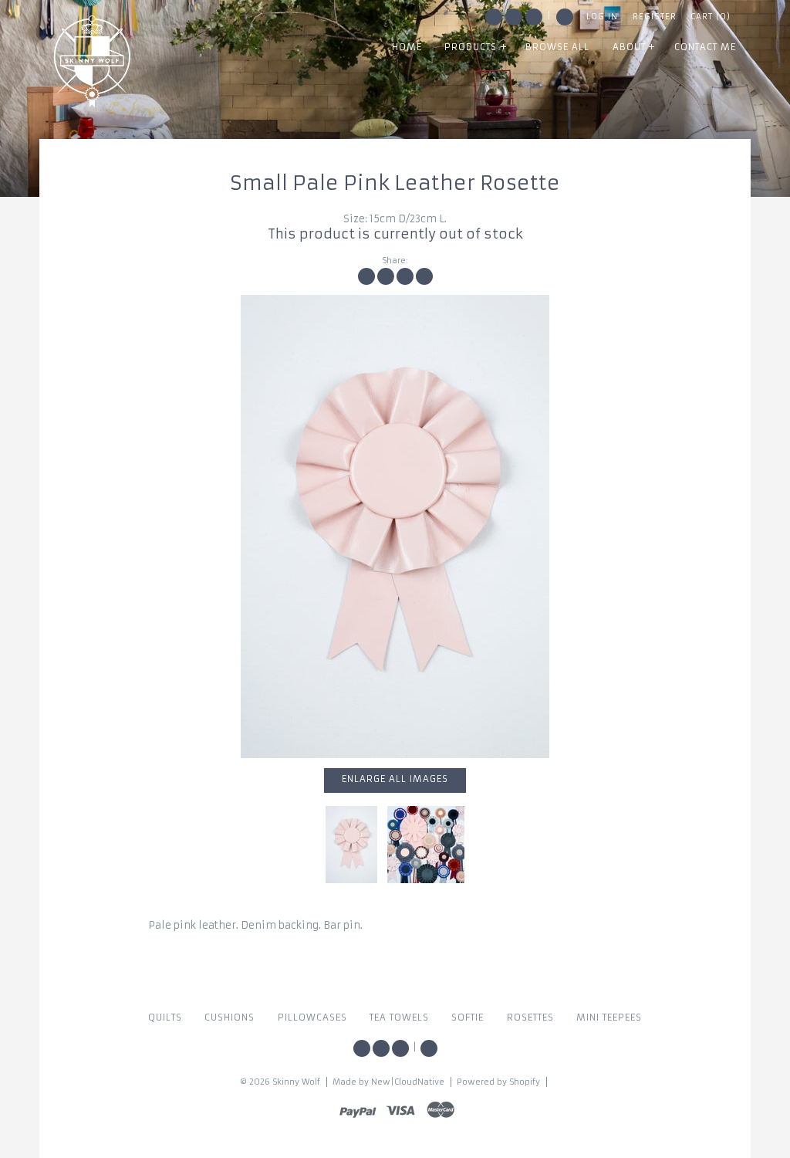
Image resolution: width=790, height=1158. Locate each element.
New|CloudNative (407, 1082)
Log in (602, 17)
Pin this (405, 276)
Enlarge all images (395, 779)
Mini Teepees (609, 1017)
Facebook (493, 16)
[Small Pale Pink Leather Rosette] (395, 526)
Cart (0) (710, 17)
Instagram (513, 16)
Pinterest (533, 16)
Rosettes (530, 1017)
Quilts (165, 1017)
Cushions (229, 1017)
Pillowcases (312, 1017)
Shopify (524, 1082)
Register (655, 17)
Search (564, 16)
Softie (467, 1017)
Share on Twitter (385, 276)
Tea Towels (399, 1017)
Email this (424, 276)
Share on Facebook (366, 276)
